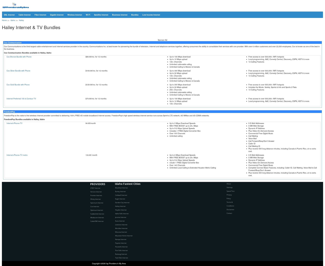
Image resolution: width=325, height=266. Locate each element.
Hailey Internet (120, 206)
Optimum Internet (96, 210)
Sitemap (229, 187)
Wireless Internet (74, 14)
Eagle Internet (120, 199)
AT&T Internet (95, 188)
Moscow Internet (121, 232)
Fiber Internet (40, 14)
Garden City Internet (122, 202)
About (229, 184)
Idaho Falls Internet (122, 214)
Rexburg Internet (121, 254)
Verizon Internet (96, 192)
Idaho (13, 20)
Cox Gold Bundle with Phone (18, 84)
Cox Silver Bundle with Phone (18, 70)
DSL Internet (9, 14)
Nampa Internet (120, 239)
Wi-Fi (88, 14)
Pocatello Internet (121, 247)
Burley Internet (120, 191)
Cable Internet (25, 14)
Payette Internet (120, 243)
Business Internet (119, 14)
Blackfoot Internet (121, 188)
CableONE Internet (97, 221)
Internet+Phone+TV (14, 123)
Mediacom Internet (97, 217)
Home (4, 20)
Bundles (135, 14)
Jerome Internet (120, 217)
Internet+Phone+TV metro (17, 155)
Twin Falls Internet (121, 258)
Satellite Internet (101, 14)
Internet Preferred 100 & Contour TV (21, 98)
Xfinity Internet (95, 199)
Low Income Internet (151, 14)
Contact (229, 213)
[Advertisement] (162, 35)
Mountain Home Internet (124, 236)
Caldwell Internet (121, 195)
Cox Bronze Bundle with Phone (19, 56)
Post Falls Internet (121, 250)
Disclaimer (230, 209)
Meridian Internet (121, 228)
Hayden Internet (121, 210)
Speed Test (230, 191)
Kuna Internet (120, 221)
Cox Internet (94, 206)
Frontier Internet (96, 195)
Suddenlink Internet (97, 214)
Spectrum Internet (96, 203)
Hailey (21, 20)
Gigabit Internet (57, 14)
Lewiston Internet (121, 225)
